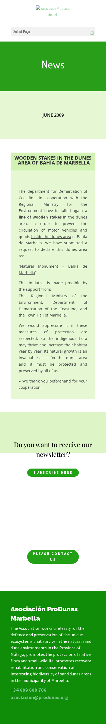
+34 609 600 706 (28, 690)
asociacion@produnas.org (39, 697)
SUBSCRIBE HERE (53, 472)
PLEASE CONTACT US (53, 556)
